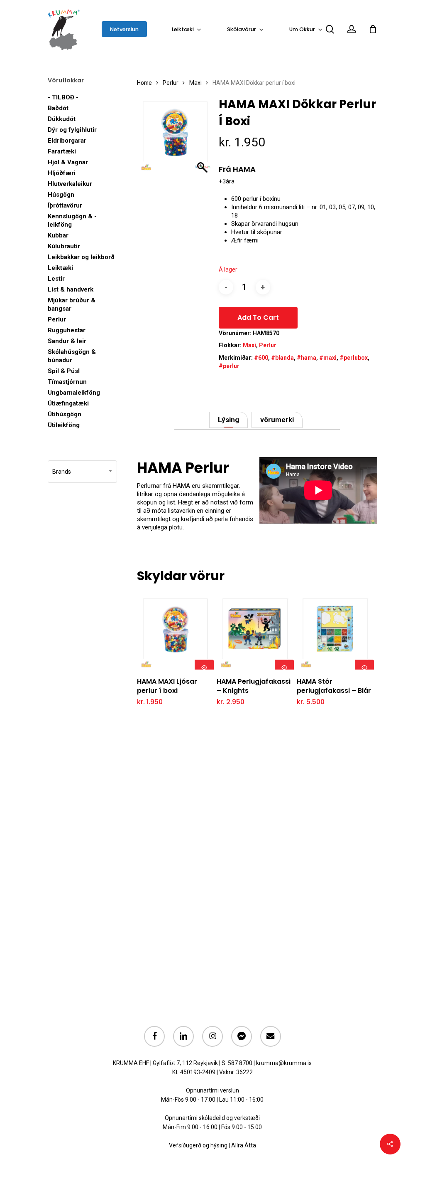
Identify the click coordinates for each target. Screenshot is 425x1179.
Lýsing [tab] (228, 419)
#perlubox (354, 357)
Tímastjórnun (67, 382)
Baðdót (58, 108)
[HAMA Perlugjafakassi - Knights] (255, 631)
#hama (306, 357)
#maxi (328, 357)
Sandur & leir (67, 341)
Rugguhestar (66, 330)
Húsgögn (61, 194)
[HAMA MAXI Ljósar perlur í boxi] (175, 631)
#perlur (229, 366)
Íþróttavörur (65, 205)
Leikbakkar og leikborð (81, 257)
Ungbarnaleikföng (74, 392)
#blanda (282, 357)
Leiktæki (60, 268)
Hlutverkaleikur (70, 184)
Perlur (57, 319)
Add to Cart (258, 317)
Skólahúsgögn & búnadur (72, 356)
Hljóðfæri (62, 173)
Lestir (56, 278)
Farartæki (62, 151)
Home (144, 82)
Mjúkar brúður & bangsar (71, 304)
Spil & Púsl (64, 371)
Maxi (195, 82)
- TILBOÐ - (63, 97)
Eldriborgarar (67, 140)
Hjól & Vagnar (68, 162)
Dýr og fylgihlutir (72, 129)
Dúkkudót (62, 119)
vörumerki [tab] (277, 419)
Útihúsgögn (64, 414)
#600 (261, 357)
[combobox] (82, 471)
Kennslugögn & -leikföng (72, 220)
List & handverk (70, 289)
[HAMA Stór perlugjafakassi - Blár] (335, 631)
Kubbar (58, 235)
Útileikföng (64, 425)
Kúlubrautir (64, 246)
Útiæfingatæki (68, 403)
